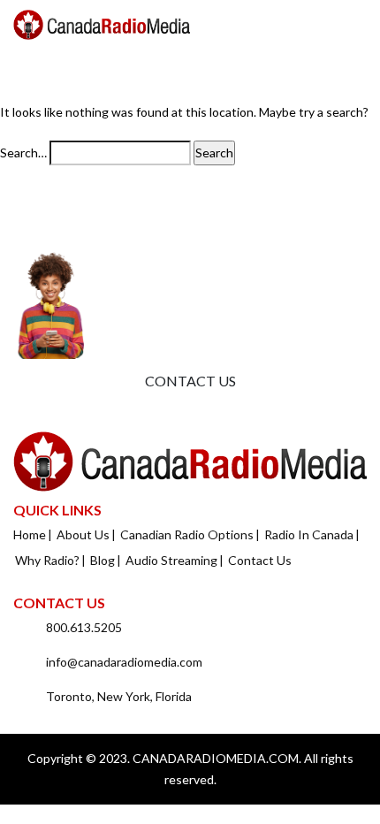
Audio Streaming (171, 560)
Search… (23, 152)
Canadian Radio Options (187, 534)
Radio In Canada (308, 534)
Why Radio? (47, 560)
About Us (83, 534)
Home (29, 534)
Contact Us (190, 380)
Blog (102, 560)
